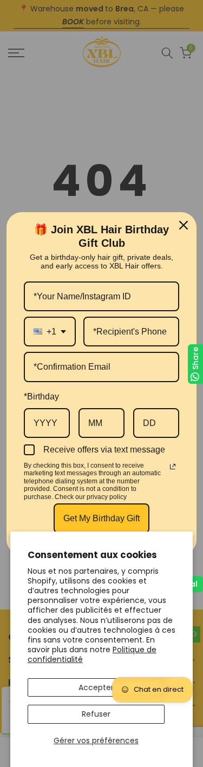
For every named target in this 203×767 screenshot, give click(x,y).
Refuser (96, 714)
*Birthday (41, 396)
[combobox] (50, 331)
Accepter (96, 687)
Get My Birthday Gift (101, 518)
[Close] (184, 225)
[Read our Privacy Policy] (172, 466)
